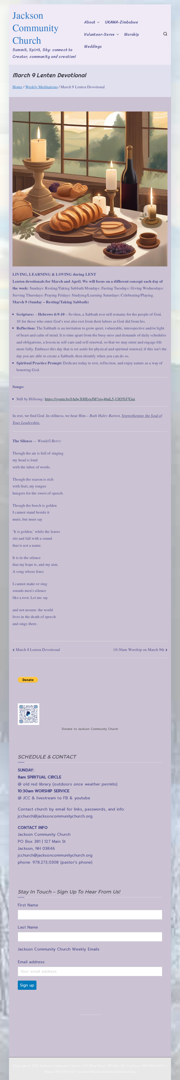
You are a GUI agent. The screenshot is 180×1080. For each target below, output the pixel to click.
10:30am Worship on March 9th (138, 649)
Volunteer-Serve (99, 34)
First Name (28, 905)
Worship (131, 34)
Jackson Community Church (36, 27)
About (89, 22)
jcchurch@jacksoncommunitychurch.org (55, 816)
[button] (97, 22)
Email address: (31, 962)
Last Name (28, 927)
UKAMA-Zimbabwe (121, 22)
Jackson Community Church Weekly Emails (58, 949)
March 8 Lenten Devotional (38, 649)
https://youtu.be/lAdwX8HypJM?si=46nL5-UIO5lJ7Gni (90, 398)
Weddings (92, 46)
